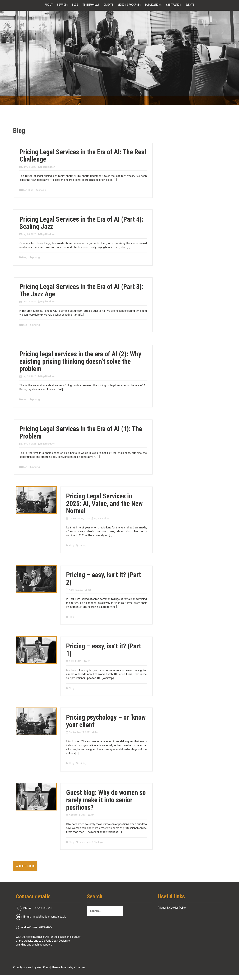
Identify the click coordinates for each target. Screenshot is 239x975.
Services (62, 4)
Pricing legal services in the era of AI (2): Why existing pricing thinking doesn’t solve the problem (80, 361)
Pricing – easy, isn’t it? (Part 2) (103, 578)
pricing (42, 190)
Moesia (65, 967)
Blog (75, 4)
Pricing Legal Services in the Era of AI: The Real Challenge (82, 155)
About (49, 4)
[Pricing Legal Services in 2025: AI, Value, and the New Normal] (36, 499)
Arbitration (173, 4)
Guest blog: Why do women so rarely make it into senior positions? (106, 800)
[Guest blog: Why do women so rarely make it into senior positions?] (36, 796)
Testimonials (91, 4)
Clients (108, 4)
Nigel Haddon (47, 166)
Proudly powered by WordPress (31, 967)
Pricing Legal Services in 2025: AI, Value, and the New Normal (104, 503)
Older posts (25, 866)
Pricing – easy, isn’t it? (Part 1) (103, 650)
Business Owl (41, 936)
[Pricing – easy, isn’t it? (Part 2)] (36, 578)
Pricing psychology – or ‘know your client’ (106, 721)
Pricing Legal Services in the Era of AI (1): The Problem (80, 432)
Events (189, 4)
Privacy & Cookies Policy (172, 907)
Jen (89, 589)
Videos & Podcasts (129, 4)
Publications (153, 4)
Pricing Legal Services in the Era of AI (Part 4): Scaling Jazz (81, 223)
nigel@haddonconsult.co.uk (49, 916)
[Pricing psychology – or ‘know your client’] (36, 721)
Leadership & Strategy (91, 842)
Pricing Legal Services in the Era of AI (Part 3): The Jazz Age (81, 290)
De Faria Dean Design (54, 940)
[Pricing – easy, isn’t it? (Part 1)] (36, 649)
